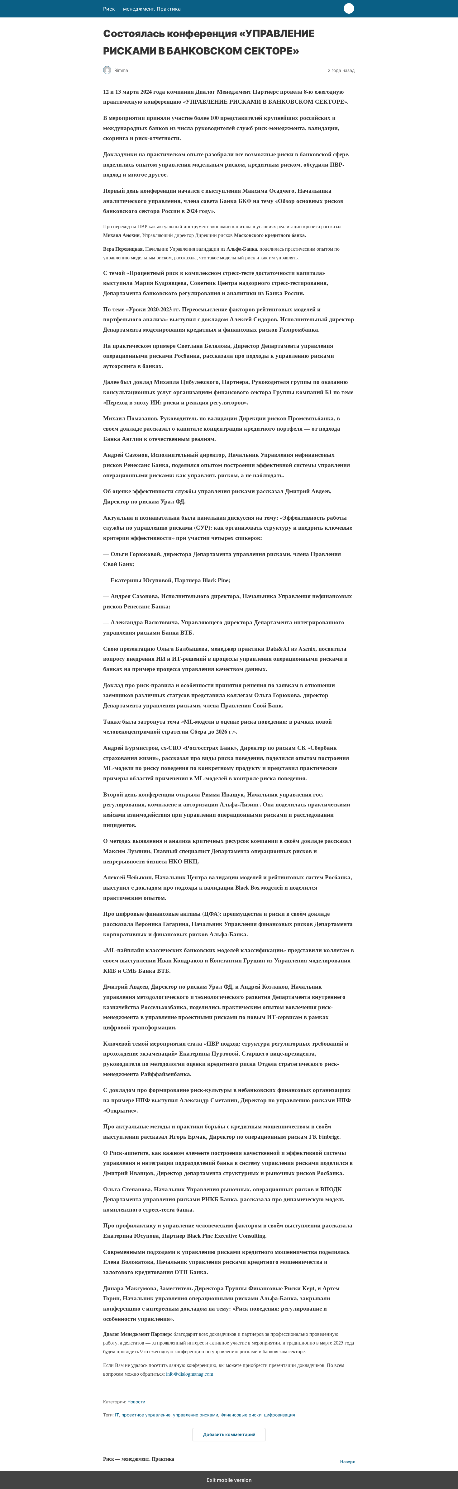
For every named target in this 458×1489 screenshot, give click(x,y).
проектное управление (146, 1414)
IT (117, 1414)
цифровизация (279, 1414)
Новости (136, 1401)
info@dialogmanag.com (189, 1373)
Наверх (347, 1461)
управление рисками (195, 1414)
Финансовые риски (241, 1414)
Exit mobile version (229, 1480)
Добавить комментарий (229, 1434)
